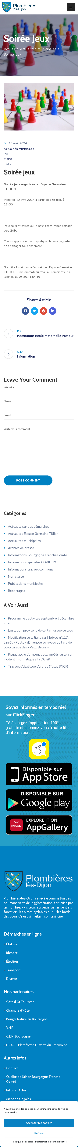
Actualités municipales (38, 49)
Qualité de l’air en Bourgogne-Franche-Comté (34, 1079)
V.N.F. (9, 1028)
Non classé (16, 576)
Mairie (8, 159)
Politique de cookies (22, 1141)
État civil (12, 944)
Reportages (16, 591)
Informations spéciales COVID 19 (32, 562)
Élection (12, 961)
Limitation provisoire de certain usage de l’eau (40, 630)
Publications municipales (26, 584)
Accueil (9, 49)
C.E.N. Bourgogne (18, 1036)
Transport (13, 970)
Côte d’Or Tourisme (20, 1002)
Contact (12, 1068)
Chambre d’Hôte (18, 1010)
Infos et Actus (16, 1090)
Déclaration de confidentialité (50, 1141)
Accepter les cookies (39, 1123)
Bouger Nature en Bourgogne (27, 1019)
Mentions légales (18, 1099)
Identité (12, 953)
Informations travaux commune (31, 569)
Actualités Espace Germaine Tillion (33, 534)
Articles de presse (21, 548)
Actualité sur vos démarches (28, 526)
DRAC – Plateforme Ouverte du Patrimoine (36, 1045)
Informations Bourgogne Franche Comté (37, 555)
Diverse (11, 979)
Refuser (39, 1133)
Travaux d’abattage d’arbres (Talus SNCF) (38, 666)
